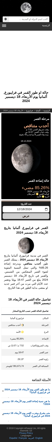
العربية (31, 438)
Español (13, 438)
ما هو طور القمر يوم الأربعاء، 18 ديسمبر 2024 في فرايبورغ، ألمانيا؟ (27, 391)
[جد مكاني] (6, 19)
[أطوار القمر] (26, 8)
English (39, 438)
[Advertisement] (26, 62)
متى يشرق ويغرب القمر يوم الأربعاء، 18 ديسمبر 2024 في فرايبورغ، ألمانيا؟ (26, 414)
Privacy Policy (26, 433)
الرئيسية (46, 25)
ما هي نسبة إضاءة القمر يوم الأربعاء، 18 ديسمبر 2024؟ (26, 402)
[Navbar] (4, 25)
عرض (26, 216)
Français (23, 438)
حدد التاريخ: (26, 204)
